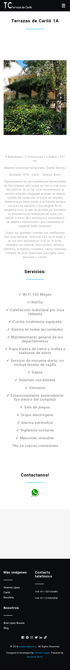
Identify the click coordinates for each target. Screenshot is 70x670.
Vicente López (12, 587)
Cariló (7, 592)
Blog (6, 628)
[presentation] (61, 98)
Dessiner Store (35, 657)
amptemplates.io (28, 646)
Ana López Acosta (14, 623)
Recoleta (9, 597)
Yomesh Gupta (42, 653)
